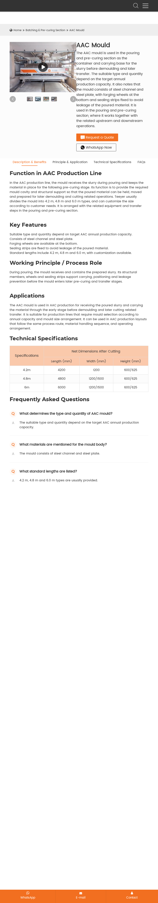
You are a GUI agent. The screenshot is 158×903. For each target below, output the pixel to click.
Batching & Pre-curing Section (45, 30)
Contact (132, 897)
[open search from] (136, 5)
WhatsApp (27, 897)
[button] (13, 99)
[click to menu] (145, 6)
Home (17, 30)
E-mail (81, 897)
